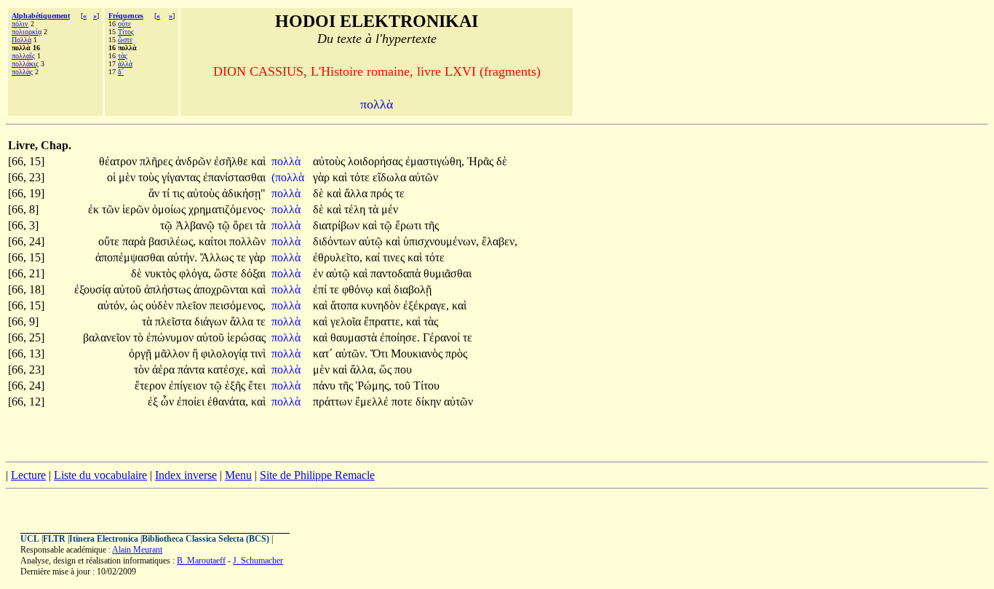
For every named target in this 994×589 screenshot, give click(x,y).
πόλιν (20, 24)
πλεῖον (193, 305)
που (403, 369)
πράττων (334, 401)
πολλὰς (22, 72)
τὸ (139, 337)
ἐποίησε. (400, 337)
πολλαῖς (23, 56)
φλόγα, (195, 273)
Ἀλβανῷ (196, 225)
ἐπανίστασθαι (234, 177)
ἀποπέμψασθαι (131, 257)
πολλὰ (287, 161)
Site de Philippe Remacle (317, 475)
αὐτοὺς (330, 161)
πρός (382, 193)
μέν (389, 209)
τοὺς (150, 177)
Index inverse (186, 475)
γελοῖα (347, 321)
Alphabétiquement (41, 16)
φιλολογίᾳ (225, 353)
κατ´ (324, 353)
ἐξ (154, 401)
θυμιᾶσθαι (448, 273)
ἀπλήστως (169, 289)
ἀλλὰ (125, 64)
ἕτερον (152, 385)
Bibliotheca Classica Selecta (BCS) (205, 539)
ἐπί (321, 289)
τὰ (374, 209)
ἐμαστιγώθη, (434, 161)
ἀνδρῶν (194, 161)
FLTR (54, 539)
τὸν (143, 369)
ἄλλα (357, 193)
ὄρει (244, 225)
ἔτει (257, 385)
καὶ (258, 161)
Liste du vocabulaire (100, 475)
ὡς (138, 305)
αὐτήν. (182, 257)
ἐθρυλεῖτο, (337, 257)
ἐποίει (192, 401)
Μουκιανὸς (418, 353)
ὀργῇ (141, 353)
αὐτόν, (112, 305)
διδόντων (336, 241)
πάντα (192, 369)
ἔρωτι (409, 225)
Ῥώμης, (373, 385)
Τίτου (426, 385)
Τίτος (126, 32)
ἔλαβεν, (499, 241)
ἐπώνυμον (171, 337)
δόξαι (253, 273)
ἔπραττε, (383, 321)
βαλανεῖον (108, 337)
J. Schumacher (258, 561)
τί (167, 193)
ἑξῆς (236, 385)
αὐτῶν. (351, 353)
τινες (395, 257)
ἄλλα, (363, 369)
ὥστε (125, 40)
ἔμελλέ (373, 401)
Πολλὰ (21, 40)
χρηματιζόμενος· (227, 209)
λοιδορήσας (376, 161)
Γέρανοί (443, 337)
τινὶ (258, 353)
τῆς (431, 225)
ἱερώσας (246, 337)
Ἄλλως (218, 257)
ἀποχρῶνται (222, 289)
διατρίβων (337, 225)
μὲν (128, 177)
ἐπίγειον (189, 385)
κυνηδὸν (382, 305)
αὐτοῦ (129, 289)
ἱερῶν (137, 209)
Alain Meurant (137, 550)
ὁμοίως (170, 209)
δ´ (121, 72)
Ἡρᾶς (481, 161)
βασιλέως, (172, 241)
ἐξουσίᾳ (94, 289)
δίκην (430, 401)
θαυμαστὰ (355, 337)
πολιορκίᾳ (26, 32)
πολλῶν (247, 241)
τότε (361, 177)
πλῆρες (157, 161)
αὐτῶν (423, 177)
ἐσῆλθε (232, 161)
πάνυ (325, 385)
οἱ (113, 177)
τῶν (112, 209)
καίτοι (214, 241)
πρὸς (456, 353)
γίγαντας (182, 177)
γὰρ (323, 177)
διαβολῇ (413, 289)
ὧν (169, 401)
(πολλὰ (289, 177)
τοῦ (403, 385)
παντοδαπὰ (397, 273)
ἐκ (95, 209)
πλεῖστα (174, 321)
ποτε (403, 401)
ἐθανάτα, (227, 401)
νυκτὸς (162, 273)
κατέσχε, (227, 369)
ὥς (386, 369)
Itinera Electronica (103, 539)
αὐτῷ (372, 241)
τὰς (122, 56)
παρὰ (135, 241)
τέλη (356, 209)
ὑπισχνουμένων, (441, 241)
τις (179, 193)
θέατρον (119, 161)
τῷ (167, 225)
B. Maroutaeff (201, 561)
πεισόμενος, (238, 305)
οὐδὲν (161, 305)
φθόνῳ (359, 289)
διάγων (212, 321)
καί (374, 257)
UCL (29, 539)
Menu (238, 475)
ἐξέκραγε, (426, 305)
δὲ (501, 161)
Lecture (28, 475)
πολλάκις (25, 64)
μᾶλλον (173, 353)
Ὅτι (380, 353)
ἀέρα (165, 369)
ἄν (155, 193)
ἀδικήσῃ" (244, 193)
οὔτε (124, 24)
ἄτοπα (345, 305)
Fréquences (125, 16)
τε (400, 193)
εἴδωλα (391, 177)
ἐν (319, 273)
